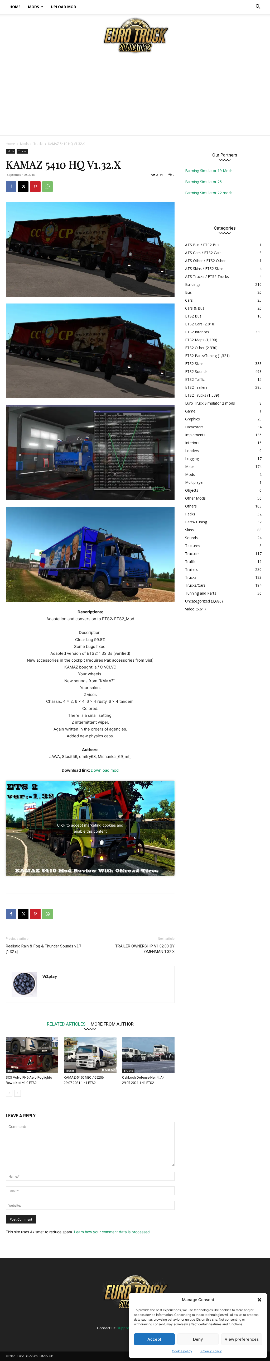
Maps (190, 466)
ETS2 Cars (193, 323)
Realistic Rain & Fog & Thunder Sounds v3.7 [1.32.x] (43, 949)
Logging (192, 458)
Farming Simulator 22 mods (209, 192)
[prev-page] (9, 1093)
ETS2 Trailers (196, 387)
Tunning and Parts (200, 593)
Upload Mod (63, 6)
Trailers (191, 569)
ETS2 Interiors (197, 331)
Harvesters (194, 426)
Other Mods (195, 498)
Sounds (191, 537)
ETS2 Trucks (195, 395)
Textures (192, 545)
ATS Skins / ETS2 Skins (204, 268)
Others (191, 506)
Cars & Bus (194, 308)
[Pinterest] (35, 186)
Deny (198, 1339)
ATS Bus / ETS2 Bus (202, 244)
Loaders (192, 450)
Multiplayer (194, 482)
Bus (10, 1071)
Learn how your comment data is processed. (112, 1232)
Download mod (105, 770)
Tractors (192, 553)
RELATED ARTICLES (66, 1023)
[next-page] (17, 1093)
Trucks (38, 143)
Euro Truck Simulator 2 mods (210, 403)
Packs (190, 513)
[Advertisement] (135, 96)
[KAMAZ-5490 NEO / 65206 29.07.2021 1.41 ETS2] (90, 1055)
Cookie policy (182, 1351)
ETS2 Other (195, 347)
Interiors (192, 442)
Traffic (190, 561)
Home (15, 6)
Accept (154, 1339)
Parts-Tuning (196, 521)
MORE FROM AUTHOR (112, 1023)
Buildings (192, 284)
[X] (23, 186)
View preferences (242, 1339)
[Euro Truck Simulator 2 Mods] (135, 35)
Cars (189, 300)
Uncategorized (197, 601)
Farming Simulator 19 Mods (209, 170)
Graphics (192, 418)
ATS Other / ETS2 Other (205, 260)
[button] (259, 1299)
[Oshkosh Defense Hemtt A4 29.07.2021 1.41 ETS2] (148, 1055)
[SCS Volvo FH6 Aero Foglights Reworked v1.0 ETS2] (32, 1055)
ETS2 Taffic (195, 379)
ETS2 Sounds (196, 371)
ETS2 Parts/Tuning (201, 355)
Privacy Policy (211, 1351)
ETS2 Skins (194, 363)
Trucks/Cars (195, 585)
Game (190, 411)
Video (190, 608)
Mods (33, 6)
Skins (189, 529)
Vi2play (49, 976)
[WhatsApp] (47, 186)
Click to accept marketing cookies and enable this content (90, 828)
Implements (195, 434)
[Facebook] (11, 186)
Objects (191, 490)
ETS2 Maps (194, 339)
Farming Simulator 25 (203, 181)
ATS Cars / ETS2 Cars (203, 252)
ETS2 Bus (193, 316)
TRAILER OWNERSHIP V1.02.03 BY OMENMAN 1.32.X (145, 949)
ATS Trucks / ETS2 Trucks (207, 276)
